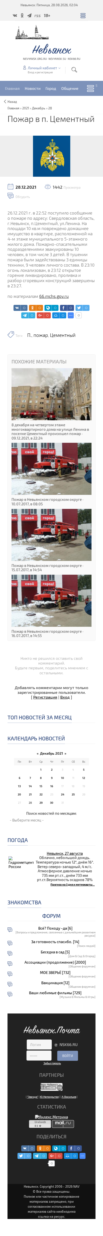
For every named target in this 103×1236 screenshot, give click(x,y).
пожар (41, 335)
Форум (51, 916)
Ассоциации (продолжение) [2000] (55, 962)
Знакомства (24, 902)
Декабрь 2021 (51, 753)
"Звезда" (32, 1096)
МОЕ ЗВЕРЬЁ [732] (55, 972)
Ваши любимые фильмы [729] (55, 993)
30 (51, 802)
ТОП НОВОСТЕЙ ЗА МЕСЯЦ (40, 717)
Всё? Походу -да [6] (55, 928)
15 (41, 786)
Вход (65, 697)
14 (30, 786)
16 (51, 786)
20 (19, 794)
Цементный (63, 335)
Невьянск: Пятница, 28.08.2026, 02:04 (49, 5)
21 (30, 794)
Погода (18, 840)
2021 (25, 108)
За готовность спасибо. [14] (55, 942)
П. (29, 335)
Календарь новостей (36, 738)
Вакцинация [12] (55, 983)
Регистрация (45, 697)
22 (41, 794)
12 (83, 777)
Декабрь (38, 108)
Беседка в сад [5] (55, 952)
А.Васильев (69, 1096)
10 (62, 777)
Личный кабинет (42, 68)
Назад (12, 102)
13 (19, 786)
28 (50, 108)
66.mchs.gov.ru (54, 296)
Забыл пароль (52, 1063)
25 (73, 794)
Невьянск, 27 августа (65, 853)
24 (62, 794)
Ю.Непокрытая (49, 1096)
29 (41, 802)
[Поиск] (74, 70)
